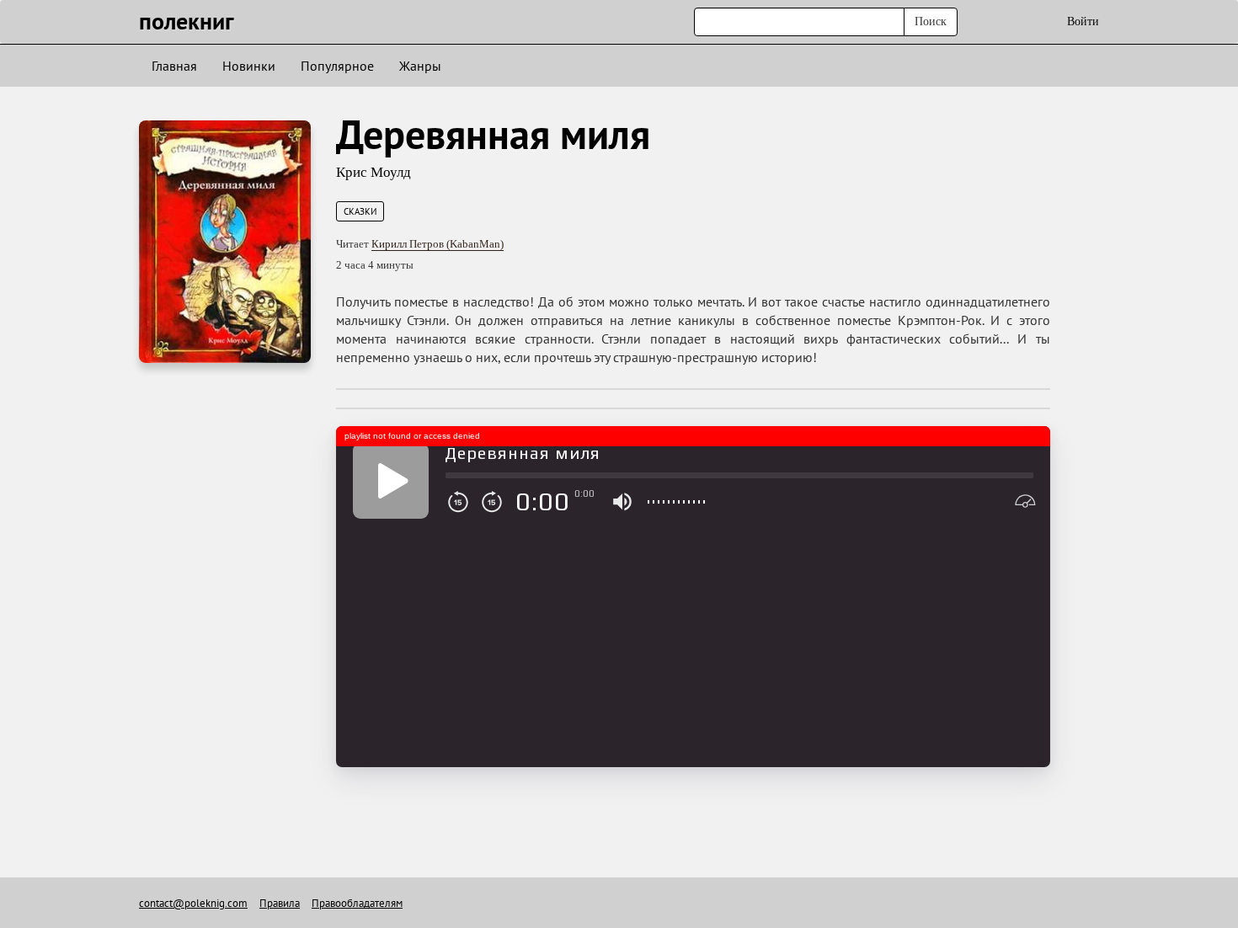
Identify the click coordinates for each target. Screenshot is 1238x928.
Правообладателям (357, 903)
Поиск (931, 21)
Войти (1083, 21)
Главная (174, 65)
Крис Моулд (373, 172)
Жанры (420, 65)
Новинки (248, 65)
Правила (279, 903)
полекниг (186, 20)
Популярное (337, 65)
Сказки (360, 211)
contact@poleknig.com (193, 903)
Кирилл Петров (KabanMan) (437, 243)
